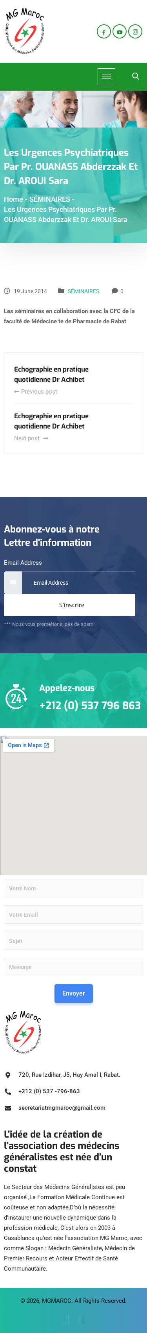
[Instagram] (135, 31)
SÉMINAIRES (83, 291)
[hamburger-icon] (106, 76)
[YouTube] (88, 1320)
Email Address (23, 563)
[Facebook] (104, 31)
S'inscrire (71, 605)
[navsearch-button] (135, 77)
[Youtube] (120, 31)
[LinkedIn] (74, 1320)
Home (13, 199)
